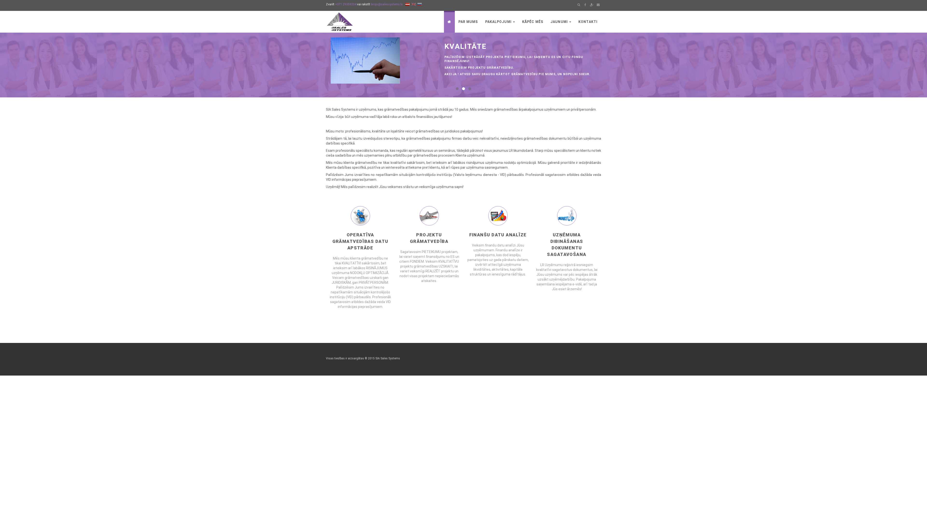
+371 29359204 (345, 4)
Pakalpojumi (499, 22)
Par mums (468, 22)
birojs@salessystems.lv (387, 4)
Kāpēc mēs (532, 22)
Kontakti (587, 22)
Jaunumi (559, 22)
